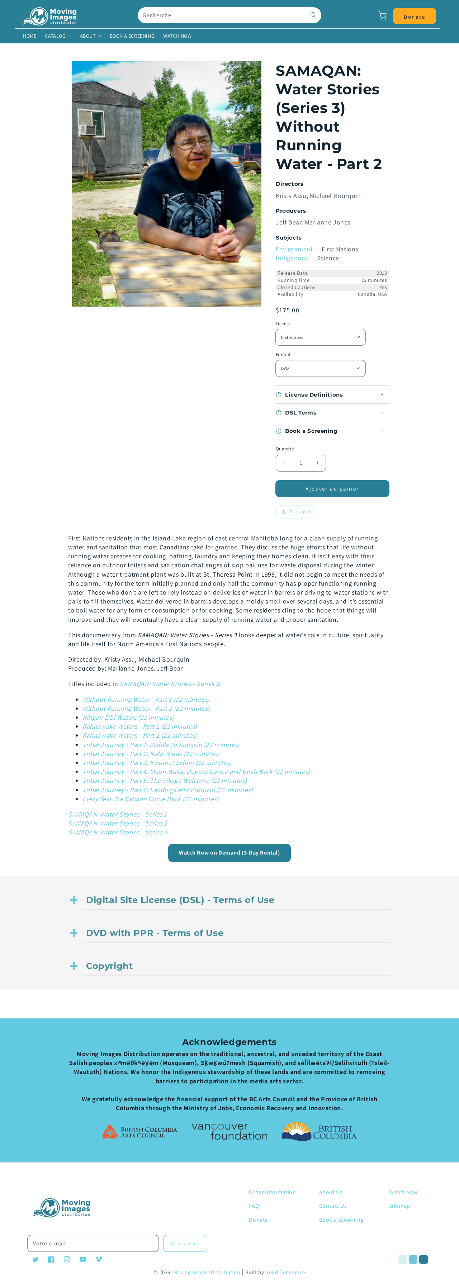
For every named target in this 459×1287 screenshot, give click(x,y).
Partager (300, 511)
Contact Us (333, 1206)
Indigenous (292, 258)
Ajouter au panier (332, 488)
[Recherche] (313, 15)
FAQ (254, 1206)
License (283, 324)
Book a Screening (341, 1220)
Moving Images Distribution (206, 1272)
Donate (258, 1220)
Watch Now (403, 1192)
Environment (294, 249)
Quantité (285, 449)
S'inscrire (185, 1243)
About (88, 36)
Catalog (55, 36)
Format (283, 354)
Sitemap (399, 1206)
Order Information (272, 1192)
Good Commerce (285, 1272)
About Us (331, 1192)
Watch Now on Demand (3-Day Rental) (229, 852)
